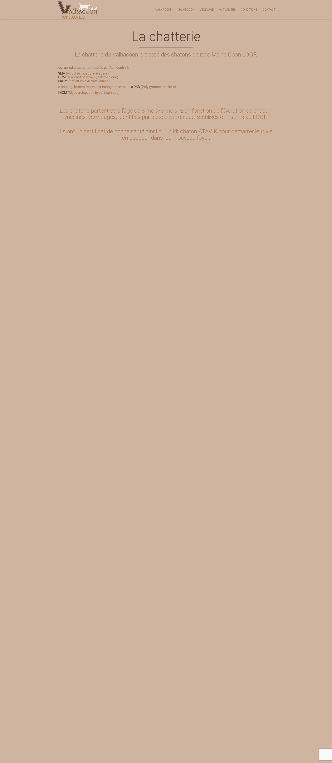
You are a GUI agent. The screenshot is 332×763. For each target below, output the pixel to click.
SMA (61, 73)
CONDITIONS (249, 9)
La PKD (134, 87)
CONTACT (269, 9)
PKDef (63, 81)
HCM (62, 77)
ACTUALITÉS (227, 9)
